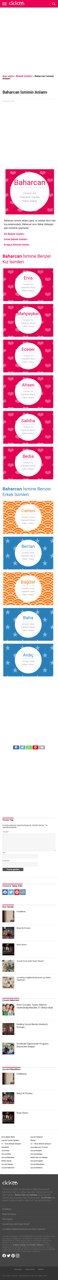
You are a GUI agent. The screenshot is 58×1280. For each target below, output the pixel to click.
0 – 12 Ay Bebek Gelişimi (11, 1144)
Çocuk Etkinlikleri (11, 1069)
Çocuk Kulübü (36, 1151)
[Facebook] (5, 892)
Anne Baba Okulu (8, 1137)
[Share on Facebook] (16, 746)
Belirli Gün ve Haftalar (39, 1157)
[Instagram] (23, 892)
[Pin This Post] (35, 746)
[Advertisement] (29, 39)
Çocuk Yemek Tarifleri (10, 1140)
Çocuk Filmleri (7, 1164)
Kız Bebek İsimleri (14, 234)
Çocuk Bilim (6, 1154)
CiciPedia (5, 1151)
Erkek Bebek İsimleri (15, 239)
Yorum (6, 832)
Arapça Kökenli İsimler (16, 244)
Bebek (33, 1140)
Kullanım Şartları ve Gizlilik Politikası (28, 1245)
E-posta (6, 861)
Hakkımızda (30, 1269)
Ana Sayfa (18, 1269)
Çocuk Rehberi (36, 1168)
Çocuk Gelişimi (36, 1137)
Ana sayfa (8, 76)
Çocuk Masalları (7, 1157)
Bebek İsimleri (24, 76)
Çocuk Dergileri (36, 1161)
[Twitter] (11, 892)
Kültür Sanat (6, 1161)
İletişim (41, 1269)
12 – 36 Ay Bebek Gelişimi (40, 1144)
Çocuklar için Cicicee (39, 1147)
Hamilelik (5, 1147)
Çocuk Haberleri (10, 1000)
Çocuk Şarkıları (36, 1154)
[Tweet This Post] (22, 746)
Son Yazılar (8, 907)
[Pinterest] (17, 892)
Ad (4, 853)
